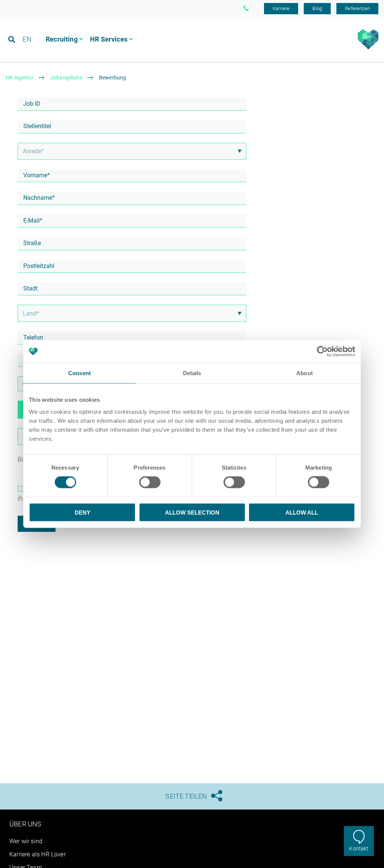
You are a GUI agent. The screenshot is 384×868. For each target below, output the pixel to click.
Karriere (281, 8)
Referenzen (357, 8)
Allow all (301, 512)
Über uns (25, 824)
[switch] (149, 482)
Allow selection (192, 512)
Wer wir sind (25, 841)
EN (26, 39)
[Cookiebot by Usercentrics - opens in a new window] (322, 351)
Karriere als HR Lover (37, 854)
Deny (82, 512)
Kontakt (358, 849)
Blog (317, 8)
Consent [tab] (79, 373)
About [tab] (304, 373)
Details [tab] (192, 373)
